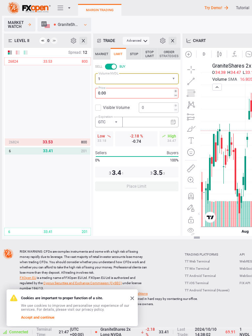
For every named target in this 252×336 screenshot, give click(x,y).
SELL (98, 66)
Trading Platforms (201, 254)
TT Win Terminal (197, 268)
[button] (174, 79)
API (242, 254)
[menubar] (136, 41)
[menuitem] (136, 41)
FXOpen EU (28, 278)
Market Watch (16, 24)
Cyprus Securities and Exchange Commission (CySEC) (82, 283)
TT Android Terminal (200, 276)
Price (101, 88)
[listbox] (64, 25)
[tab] (101, 54)
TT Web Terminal (197, 261)
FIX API (245, 283)
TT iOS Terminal (197, 283)
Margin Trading (100, 10)
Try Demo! (213, 8)
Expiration (105, 116)
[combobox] (136, 79)
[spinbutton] (136, 93)
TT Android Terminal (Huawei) (207, 290)
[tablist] (136, 121)
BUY (122, 66)
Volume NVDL (108, 73)
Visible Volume (116, 107)
